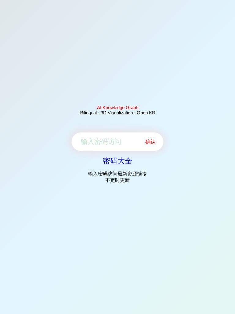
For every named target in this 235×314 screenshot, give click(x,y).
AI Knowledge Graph (117, 107)
